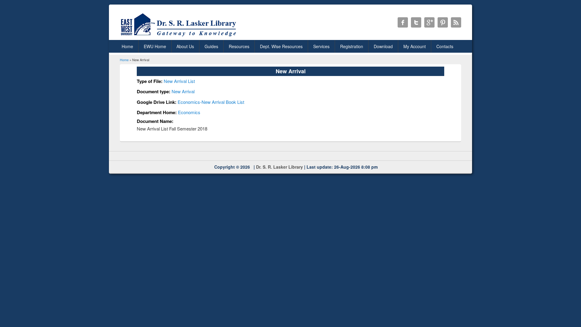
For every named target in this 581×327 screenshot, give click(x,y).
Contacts (444, 46)
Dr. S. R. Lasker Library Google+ (429, 22)
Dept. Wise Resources (281, 46)
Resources (239, 46)
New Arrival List (179, 81)
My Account (414, 46)
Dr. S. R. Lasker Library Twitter (416, 22)
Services (321, 46)
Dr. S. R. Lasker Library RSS (456, 22)
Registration (351, 46)
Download (383, 46)
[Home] (179, 36)
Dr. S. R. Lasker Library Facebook (403, 22)
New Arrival (183, 91)
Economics (189, 112)
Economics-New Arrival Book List (211, 102)
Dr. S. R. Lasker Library (279, 167)
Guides (211, 46)
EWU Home (155, 46)
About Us (185, 46)
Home (127, 46)
